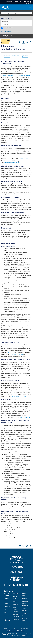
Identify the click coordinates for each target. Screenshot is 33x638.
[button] (30, 3)
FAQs (5, 615)
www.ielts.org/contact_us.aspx (12, 162)
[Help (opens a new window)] (30, 42)
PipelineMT (9, 1)
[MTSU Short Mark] (5, 7)
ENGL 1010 (11, 352)
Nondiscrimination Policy (13, 631)
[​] (14, 585)
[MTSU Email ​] (30, 1)
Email (5, 612)
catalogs (5, 634)
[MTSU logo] (16, 559)
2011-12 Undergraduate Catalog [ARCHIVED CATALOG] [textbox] (14, 13)
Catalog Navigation (8, 36)
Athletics (16, 1)
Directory (26, 1)
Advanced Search (6, 31)
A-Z (21, 1)
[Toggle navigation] (29, 7)
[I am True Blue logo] (16, 566)
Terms (22, 631)
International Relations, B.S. (18, 396)
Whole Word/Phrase (9, 27)
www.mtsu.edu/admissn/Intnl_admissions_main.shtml (15, 75)
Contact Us (7, 606)
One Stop (15, 604)
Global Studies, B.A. (25, 417)
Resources (24, 598)
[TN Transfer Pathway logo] (16, 572)
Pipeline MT (16, 619)
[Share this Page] (23, 42)
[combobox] (16, 13)
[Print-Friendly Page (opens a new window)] (26, 42)
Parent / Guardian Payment (15, 609)
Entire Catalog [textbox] (5, 21)
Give (27, 3)
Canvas (6, 603)
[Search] (31, 24)
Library (14, 601)
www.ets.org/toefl (23, 158)
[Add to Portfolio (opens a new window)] (19, 42)
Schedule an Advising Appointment (24, 603)
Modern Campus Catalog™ (19, 635)
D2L (5, 609)
